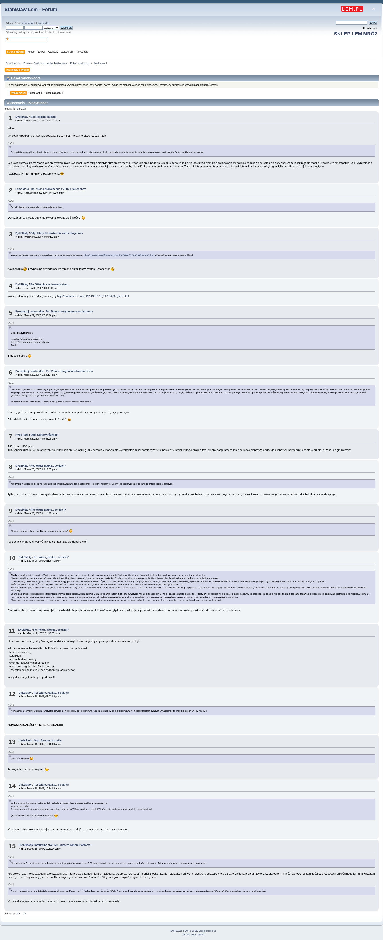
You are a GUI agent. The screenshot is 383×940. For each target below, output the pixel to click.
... (22, 108)
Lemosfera (22, 189)
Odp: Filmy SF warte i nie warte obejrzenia (56, 233)
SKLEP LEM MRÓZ (355, 34)
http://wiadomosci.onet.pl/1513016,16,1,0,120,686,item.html (93, 296)
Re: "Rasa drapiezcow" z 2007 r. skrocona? (58, 189)
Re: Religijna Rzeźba (43, 116)
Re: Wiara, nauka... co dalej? (48, 465)
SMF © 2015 (190, 931)
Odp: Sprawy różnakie (44, 434)
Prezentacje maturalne (29, 311)
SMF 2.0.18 (176, 931)
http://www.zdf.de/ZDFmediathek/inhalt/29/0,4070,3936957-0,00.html (119, 255)
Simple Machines (207, 931)
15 (24, 108)
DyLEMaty (21, 116)
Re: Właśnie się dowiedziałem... (50, 284)
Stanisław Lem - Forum (30, 9)
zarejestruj (43, 23)
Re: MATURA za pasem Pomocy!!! (70, 845)
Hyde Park (22, 434)
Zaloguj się (28, 23)
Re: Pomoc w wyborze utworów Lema (69, 311)
